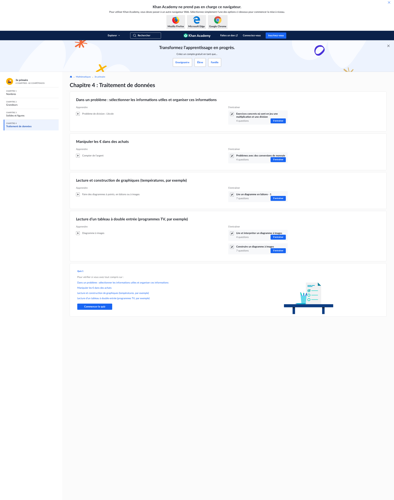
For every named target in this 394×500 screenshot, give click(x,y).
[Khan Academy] (197, 35)
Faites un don (227, 35)
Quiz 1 (80, 271)
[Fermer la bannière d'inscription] (388, 46)
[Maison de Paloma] (71, 77)
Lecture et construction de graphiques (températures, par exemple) (131, 180)
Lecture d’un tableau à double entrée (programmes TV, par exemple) (132, 219)
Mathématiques (83, 77)
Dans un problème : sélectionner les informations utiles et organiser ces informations (146, 100)
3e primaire (99, 77)
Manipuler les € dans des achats (102, 142)
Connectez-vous (252, 35)
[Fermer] (389, 2)
